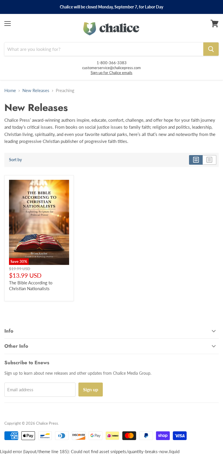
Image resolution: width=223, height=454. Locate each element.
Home (10, 90)
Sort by (15, 159)
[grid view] (196, 159)
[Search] (211, 49)
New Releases (35, 90)
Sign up (90, 389)
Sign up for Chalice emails (111, 72)
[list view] (209, 159)
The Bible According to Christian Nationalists (31, 285)
